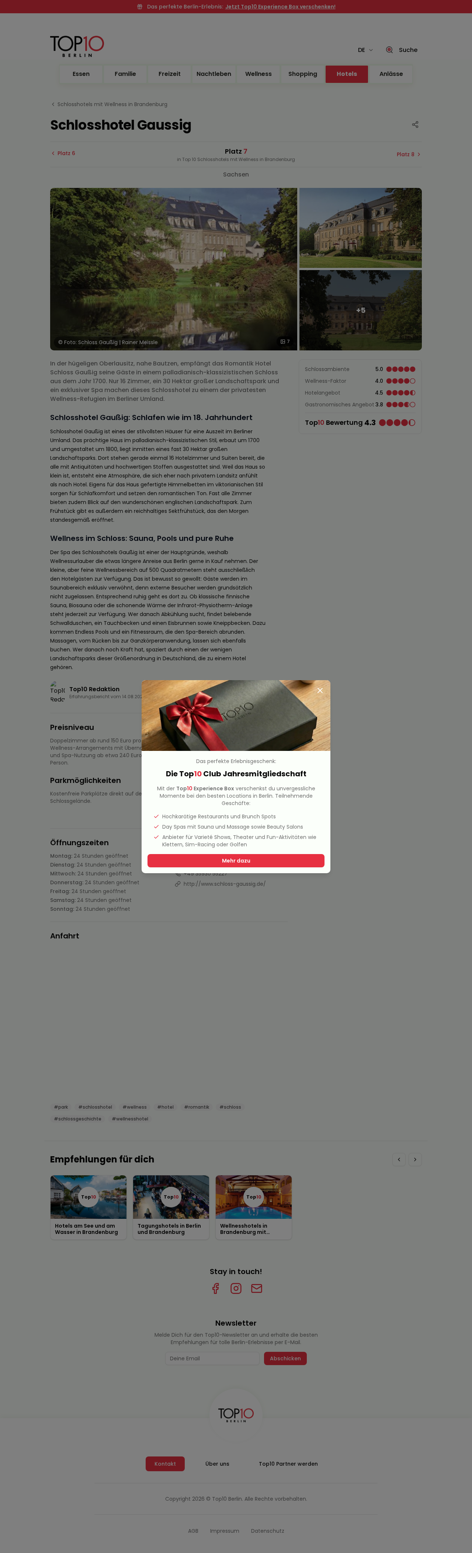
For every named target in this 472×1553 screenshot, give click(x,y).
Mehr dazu (236, 860)
